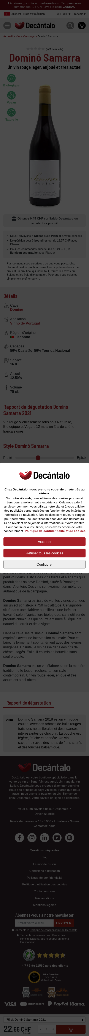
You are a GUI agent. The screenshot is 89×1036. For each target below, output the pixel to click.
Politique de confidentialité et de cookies (55, 531)
